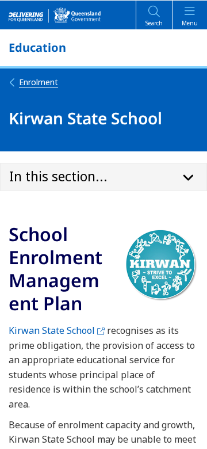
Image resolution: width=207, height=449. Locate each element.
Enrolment (38, 82)
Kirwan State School (57, 330)
